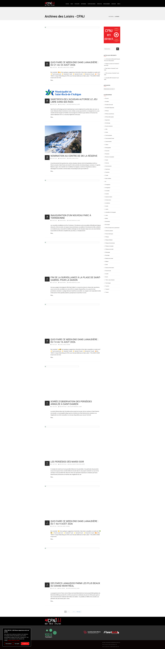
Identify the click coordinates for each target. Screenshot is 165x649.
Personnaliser (9, 643)
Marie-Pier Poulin (63, 406)
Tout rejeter (17, 643)
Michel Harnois (62, 104)
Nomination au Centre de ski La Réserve (74, 156)
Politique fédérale (108, 239)
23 (73, 611)
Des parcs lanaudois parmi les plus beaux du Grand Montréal (75, 584)
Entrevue (107, 163)
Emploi (106, 160)
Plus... (52, 80)
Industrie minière (108, 196)
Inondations (107, 203)
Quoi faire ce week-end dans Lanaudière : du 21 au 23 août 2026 (74, 63)
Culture (61, 67)
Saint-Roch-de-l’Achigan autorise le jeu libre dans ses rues (74, 100)
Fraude (106, 175)
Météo (106, 218)
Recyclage (107, 255)
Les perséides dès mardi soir (67, 461)
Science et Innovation (76, 464)
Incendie (107, 193)
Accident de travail (109, 104)
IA (105, 181)
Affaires (70, 158)
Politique (107, 236)
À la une (107, 98)
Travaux (107, 292)
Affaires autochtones (109, 113)
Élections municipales (109, 156)
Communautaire (108, 135)
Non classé (107, 224)
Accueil (111, 16)
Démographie (108, 147)
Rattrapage (107, 252)
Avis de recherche (109, 126)
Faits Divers (107, 169)
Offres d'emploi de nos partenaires (112, 227)
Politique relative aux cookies (14, 640)
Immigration (107, 184)
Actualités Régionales (73, 406)
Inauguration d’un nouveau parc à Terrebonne (71, 216)
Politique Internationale (110, 243)
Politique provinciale (109, 249)
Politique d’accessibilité (109, 644)
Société (83, 464)
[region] (17, 637)
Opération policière (109, 230)
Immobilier (107, 190)
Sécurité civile (108, 270)
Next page (78, 611)
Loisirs (64, 67)
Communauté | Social (109, 138)
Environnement (108, 166)
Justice (106, 209)
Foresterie (107, 172)
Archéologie (107, 123)
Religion (106, 261)
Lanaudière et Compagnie (110, 212)
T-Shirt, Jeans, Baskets (110, 279)
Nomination (107, 221)
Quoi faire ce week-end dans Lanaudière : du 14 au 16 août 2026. (74, 340)
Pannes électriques (109, 233)
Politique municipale (109, 246)
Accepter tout (25, 643)
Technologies (108, 283)
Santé (106, 264)
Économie (107, 150)
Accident (107, 101)
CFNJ (106, 129)
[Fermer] (29, 629)
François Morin (62, 158)
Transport (107, 289)
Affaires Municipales (72, 104)
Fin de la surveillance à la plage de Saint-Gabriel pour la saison (75, 278)
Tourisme (72, 67)
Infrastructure (108, 199)
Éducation (107, 153)
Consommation (108, 141)
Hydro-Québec (108, 178)
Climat (106, 132)
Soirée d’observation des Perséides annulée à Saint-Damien (71, 402)
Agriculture (107, 120)
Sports (67, 67)
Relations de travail (109, 258)
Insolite (106, 206)
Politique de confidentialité (110, 646)
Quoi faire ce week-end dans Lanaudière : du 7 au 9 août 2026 (74, 522)
